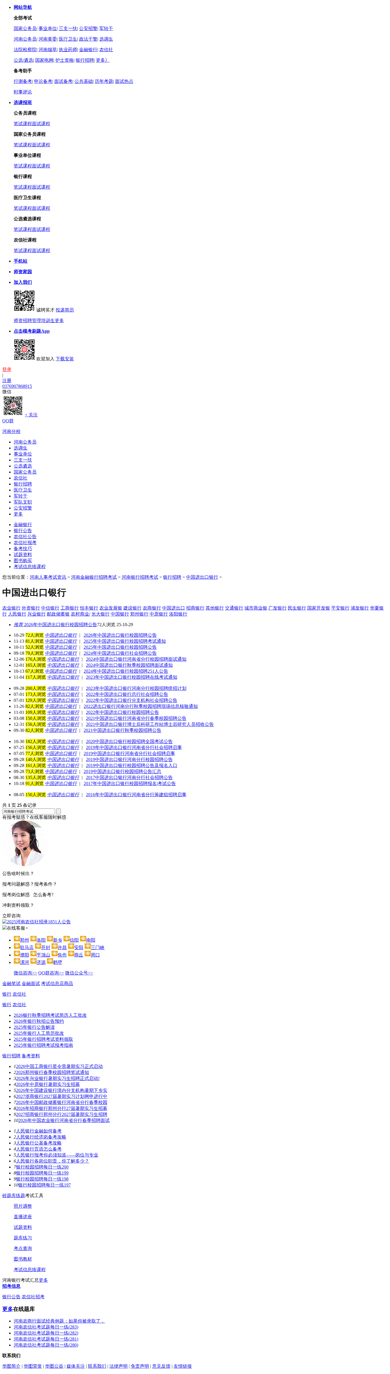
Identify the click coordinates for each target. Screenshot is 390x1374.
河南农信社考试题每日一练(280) (46, 1345)
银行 (6, 994)
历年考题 (104, 81)
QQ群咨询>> (51, 972)
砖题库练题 (13, 1195)
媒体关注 (76, 1366)
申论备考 (43, 81)
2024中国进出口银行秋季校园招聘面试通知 (129, 665)
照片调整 (23, 1206)
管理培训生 (43, 320)
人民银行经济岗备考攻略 (41, 1137)
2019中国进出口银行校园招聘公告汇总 (122, 771)
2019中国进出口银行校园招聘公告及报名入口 (131, 765)
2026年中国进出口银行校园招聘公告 (55, 624)
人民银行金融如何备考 (39, 1131)
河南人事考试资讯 (48, 577)
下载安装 (65, 358)
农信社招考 (33, 1296)
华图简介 (11, 1366)
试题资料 (23, 554)
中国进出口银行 (202, 577)
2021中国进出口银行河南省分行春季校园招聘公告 (136, 718)
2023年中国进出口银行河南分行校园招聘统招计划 (136, 688)
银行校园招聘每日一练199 (42, 1173)
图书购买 (23, 560)
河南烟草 (48, 49)
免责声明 (140, 1366)
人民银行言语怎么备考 (39, 1149)
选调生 (106, 39)
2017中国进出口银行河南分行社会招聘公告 (129, 777)
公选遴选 (23, 466)
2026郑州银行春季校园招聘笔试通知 (52, 1072)
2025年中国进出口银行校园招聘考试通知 (125, 641)
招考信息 (11, 1286)
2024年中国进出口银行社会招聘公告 (120, 653)
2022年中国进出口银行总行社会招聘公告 (127, 694)
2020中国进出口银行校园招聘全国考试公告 (129, 741)
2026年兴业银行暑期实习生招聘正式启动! (58, 1078)
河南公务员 (25, 39)
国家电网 (44, 60)
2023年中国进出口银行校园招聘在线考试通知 (131, 677)
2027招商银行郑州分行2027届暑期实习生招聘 (61, 1114)
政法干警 (88, 39)
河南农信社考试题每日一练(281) (46, 1339)
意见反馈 (161, 1366)
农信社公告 (25, 536)
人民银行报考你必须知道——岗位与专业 (57, 1155)
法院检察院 (25, 49)
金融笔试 (11, 983)
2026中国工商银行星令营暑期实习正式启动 (59, 1066)
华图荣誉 (33, 1366)
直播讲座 (23, 1216)
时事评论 (23, 91)
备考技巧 (23, 548)
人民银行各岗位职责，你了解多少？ (52, 1161)
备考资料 (31, 1055)
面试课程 (41, 123)
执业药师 (68, 49)
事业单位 (48, 28)
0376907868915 (17, 386)
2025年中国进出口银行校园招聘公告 (120, 647)
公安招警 (88, 28)
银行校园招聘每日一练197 (44, 1185)
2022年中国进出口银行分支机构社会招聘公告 (131, 700)
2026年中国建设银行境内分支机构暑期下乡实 (61, 1090)
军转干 (106, 28)
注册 (6, 380)
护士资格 (64, 60)
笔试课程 (23, 123)
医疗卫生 (68, 39)
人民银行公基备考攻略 (39, 1143)
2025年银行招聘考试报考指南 (43, 1045)
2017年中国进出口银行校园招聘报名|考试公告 (130, 783)
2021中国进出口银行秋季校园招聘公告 (122, 730)
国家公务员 (25, 28)
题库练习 (23, 1237)
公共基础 (84, 81)
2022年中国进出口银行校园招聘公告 (122, 712)
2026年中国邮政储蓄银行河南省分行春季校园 (61, 1102)
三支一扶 (68, 28)
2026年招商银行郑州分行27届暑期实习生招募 (61, 1108)
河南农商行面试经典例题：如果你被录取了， (59, 1321)
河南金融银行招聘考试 (94, 577)
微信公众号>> (79, 972)
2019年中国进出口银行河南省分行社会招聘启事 (134, 747)
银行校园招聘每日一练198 (42, 1179)
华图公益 (54, 1366)
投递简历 (65, 309)
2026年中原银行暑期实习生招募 (48, 1084)
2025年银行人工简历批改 (39, 1033)
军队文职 (23, 502)
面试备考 (63, 81)
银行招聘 (85, 60)
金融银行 (88, 49)
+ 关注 (31, 414)
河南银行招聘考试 (140, 577)
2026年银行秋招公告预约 (39, 1021)
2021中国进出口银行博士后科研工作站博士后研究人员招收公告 (150, 724)
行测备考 (23, 81)
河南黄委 (48, 39)
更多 (59, 320)
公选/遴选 (23, 60)
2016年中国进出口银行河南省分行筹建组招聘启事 (136, 794)
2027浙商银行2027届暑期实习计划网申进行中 (61, 1096)
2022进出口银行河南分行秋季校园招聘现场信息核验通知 (141, 706)
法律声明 (118, 1366)
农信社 (106, 49)
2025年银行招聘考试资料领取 (43, 1039)
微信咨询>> (25, 972)
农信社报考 (25, 542)
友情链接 (183, 1366)
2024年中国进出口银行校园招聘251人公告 (126, 671)
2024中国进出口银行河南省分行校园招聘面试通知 (136, 659)
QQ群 (8, 420)
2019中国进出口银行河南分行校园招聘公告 (129, 759)
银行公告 (23, 530)
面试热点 (124, 81)
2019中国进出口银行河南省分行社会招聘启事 (129, 753)
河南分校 (11, 431)
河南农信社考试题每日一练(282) (46, 1333)
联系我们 (97, 1366)
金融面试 (31, 983)
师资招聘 (23, 320)
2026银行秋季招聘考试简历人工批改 (50, 1015)
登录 (6, 369)
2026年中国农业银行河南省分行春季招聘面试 (64, 1120)
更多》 (103, 60)
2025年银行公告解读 (34, 1027)
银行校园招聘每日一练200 (42, 1167)
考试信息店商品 (57, 983)
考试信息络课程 (30, 566)
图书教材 (23, 1259)
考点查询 (23, 1248)
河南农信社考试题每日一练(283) (46, 1327)
